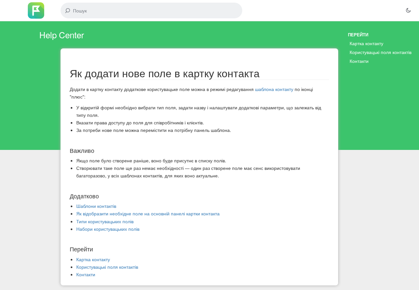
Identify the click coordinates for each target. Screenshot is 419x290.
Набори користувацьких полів (107, 229)
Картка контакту (93, 259)
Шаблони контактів (96, 206)
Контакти (85, 274)
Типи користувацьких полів (105, 221)
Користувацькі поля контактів (107, 266)
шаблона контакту (274, 89)
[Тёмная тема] (408, 10)
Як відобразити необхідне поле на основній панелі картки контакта (148, 213)
